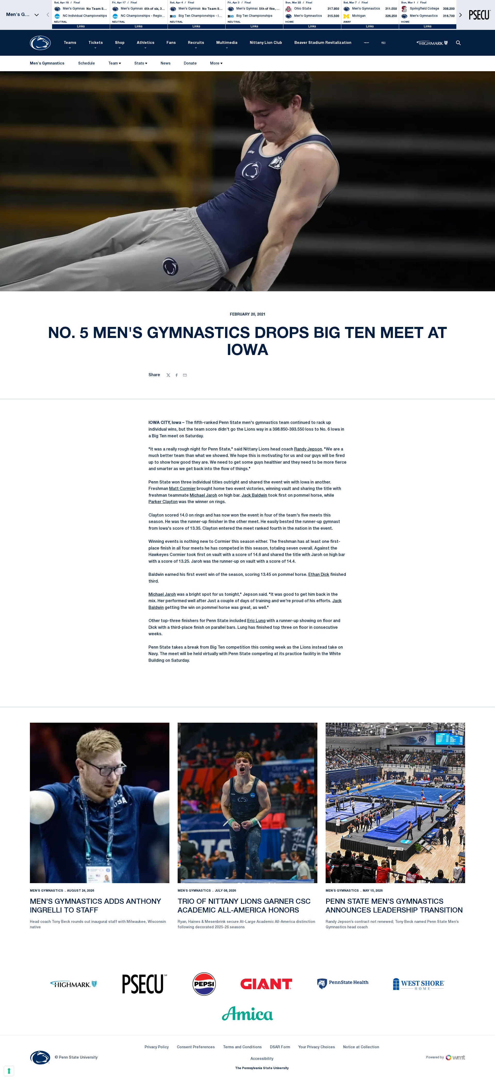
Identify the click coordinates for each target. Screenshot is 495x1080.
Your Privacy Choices (316, 1047)
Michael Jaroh (203, 495)
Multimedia (226, 43)
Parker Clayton (163, 502)
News (165, 63)
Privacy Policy (157, 1047)
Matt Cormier (182, 489)
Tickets (95, 43)
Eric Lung (256, 621)
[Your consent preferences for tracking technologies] (9, 1071)
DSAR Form (280, 1047)
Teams (70, 43)
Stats (139, 63)
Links (81, 26)
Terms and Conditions (242, 1047)
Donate (190, 64)
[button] (460, 15)
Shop (120, 43)
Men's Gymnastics (46, 890)
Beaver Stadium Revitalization (322, 43)
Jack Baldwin (254, 495)
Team (113, 63)
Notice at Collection (361, 1047)
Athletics (145, 43)
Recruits (196, 43)
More (214, 63)
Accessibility (262, 1059)
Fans (171, 43)
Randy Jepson (308, 449)
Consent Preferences (196, 1047)
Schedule (86, 63)
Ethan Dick (318, 575)
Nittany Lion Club (266, 43)
